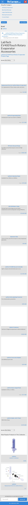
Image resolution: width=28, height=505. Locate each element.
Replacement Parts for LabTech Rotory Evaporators (14, 85)
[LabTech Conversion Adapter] (14, 347)
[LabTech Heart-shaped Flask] (14, 378)
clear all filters (23, 22)
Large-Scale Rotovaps (7, 12)
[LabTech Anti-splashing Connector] (14, 287)
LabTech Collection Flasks (14, 176)
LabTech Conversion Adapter (14, 357)
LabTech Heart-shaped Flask (14, 387)
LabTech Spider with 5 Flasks (14, 418)
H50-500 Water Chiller (14, 206)
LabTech (5, 28)
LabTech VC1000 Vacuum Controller (14, 266)
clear (26, 31)
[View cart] (25, 2)
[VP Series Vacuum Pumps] (14, 136)
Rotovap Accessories (7, 14)
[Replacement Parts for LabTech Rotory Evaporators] (14, 75)
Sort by (3, 60)
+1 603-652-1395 (14, 503)
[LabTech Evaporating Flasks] (14, 105)
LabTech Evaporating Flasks (14, 115)
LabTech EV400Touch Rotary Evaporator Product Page (13, 55)
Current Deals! (5, 17)
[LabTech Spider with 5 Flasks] (14, 408)
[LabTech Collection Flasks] (14, 166)
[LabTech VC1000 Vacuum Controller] (14, 257)
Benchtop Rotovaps (6, 10)
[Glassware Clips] (14, 226)
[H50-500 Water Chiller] (14, 196)
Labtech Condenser (14, 327)
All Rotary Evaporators (7, 7)
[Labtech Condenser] (14, 317)
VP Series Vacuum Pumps (14, 145)
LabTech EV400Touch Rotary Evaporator (14, 33)
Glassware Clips (14, 236)
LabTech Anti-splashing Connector (14, 297)
